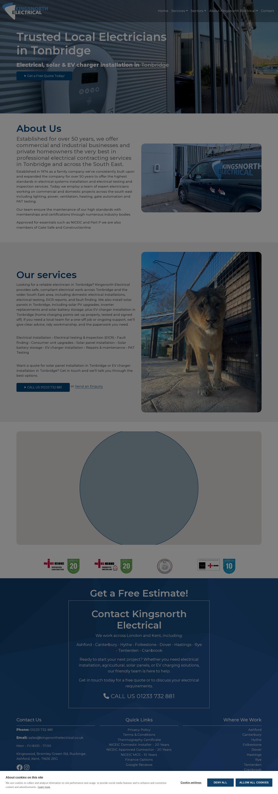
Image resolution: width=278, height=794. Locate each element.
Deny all (220, 782)
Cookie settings (191, 782)
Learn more (44, 787)
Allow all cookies (254, 782)
